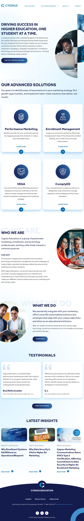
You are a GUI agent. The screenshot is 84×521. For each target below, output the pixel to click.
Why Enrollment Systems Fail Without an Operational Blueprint (14, 452)
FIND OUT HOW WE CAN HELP (14, 60)
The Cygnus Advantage (48, 6)
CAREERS (28, 499)
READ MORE (5, 471)
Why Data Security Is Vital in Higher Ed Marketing (39, 452)
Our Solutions (30, 6)
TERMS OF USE (54, 499)
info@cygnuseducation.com (64, 504)
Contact (78, 6)
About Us (65, 6)
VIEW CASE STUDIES (42, 406)
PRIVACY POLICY (40, 499)
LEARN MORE (40, 339)
